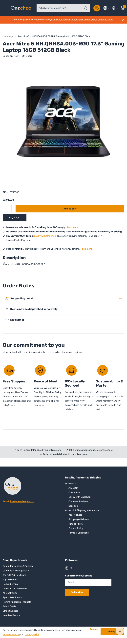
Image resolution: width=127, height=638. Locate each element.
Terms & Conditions (78, 532)
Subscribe (77, 592)
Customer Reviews (78, 501)
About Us (73, 488)
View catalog (4, 8)
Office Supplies (10, 610)
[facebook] (71, 568)
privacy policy (32, 634)
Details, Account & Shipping (83, 477)
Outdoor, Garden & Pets (15, 588)
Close (123, 19)
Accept (112, 631)
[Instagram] (66, 568)
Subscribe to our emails (78, 575)
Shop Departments (15, 560)
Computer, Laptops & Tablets (18, 566)
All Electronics (10, 593)
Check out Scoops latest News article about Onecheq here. (82, 19)
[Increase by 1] (10, 206)
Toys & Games (10, 579)
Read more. (72, 227)
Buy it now (14, 217)
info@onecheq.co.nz (22, 501)
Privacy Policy (76, 528)
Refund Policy (75, 523)
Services (73, 505)
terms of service (11, 634)
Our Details (71, 483)
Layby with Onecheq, (45, 236)
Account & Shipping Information (82, 510)
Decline (93, 629)
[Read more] (106, 8)
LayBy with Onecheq (79, 497)
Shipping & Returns (78, 519)
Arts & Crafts (9, 606)
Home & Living (10, 584)
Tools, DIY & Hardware (14, 575)
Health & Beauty (11, 615)
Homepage (8, 36)
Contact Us (74, 492)
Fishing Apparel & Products (17, 602)
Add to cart (70, 208)
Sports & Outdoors (12, 597)
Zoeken (85, 8)
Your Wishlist (75, 514)
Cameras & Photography (16, 570)
